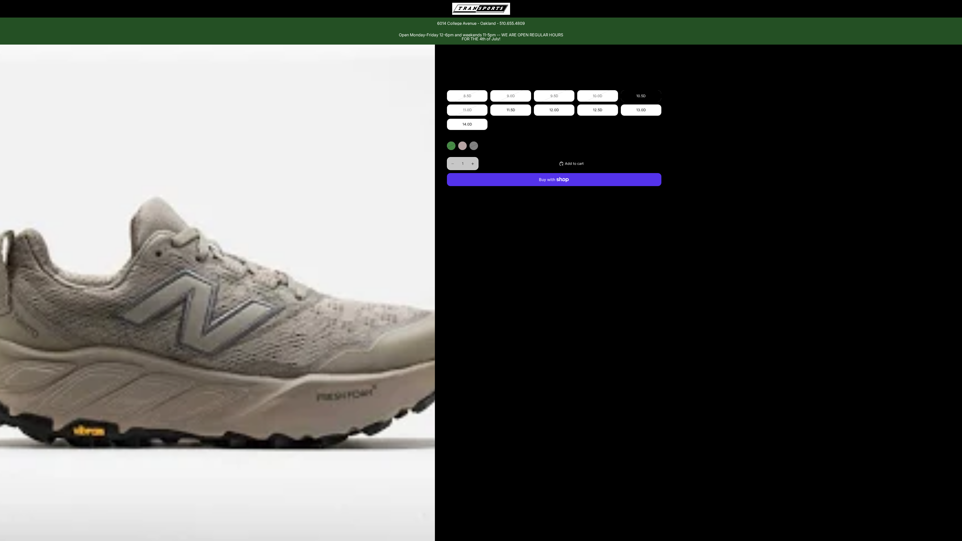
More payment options (554, 191)
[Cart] (655, 8)
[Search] (634, 8)
